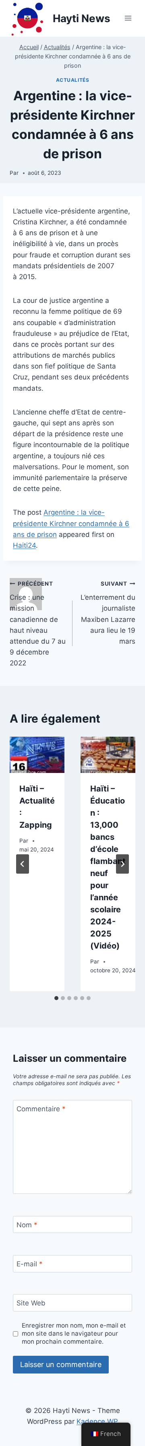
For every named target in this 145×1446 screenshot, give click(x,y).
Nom (27, 1225)
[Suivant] (122, 864)
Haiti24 (24, 545)
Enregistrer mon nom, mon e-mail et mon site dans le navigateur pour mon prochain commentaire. (74, 1333)
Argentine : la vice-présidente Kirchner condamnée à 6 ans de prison (71, 523)
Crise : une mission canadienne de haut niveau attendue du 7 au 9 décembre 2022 (38, 623)
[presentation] (37, 755)
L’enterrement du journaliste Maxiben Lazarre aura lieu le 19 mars (108, 612)
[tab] (56, 998)
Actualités (72, 80)
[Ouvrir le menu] (127, 18)
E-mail (30, 1264)
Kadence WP (97, 1421)
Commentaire (41, 1109)
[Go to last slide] (22, 864)
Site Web (31, 1303)
